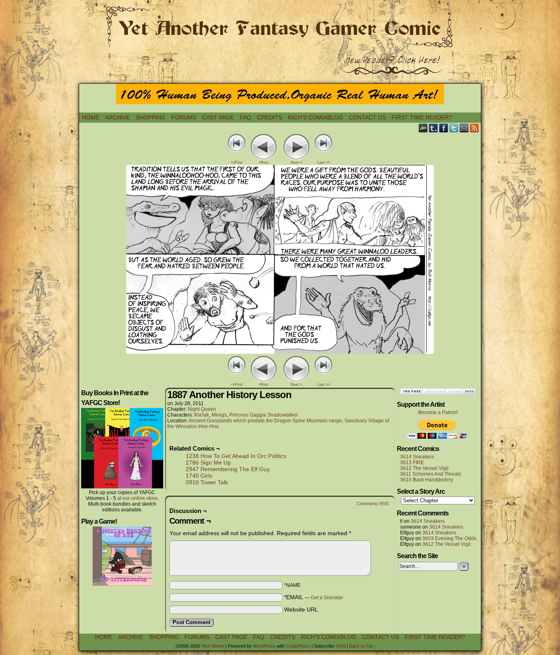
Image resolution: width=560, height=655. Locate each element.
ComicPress (298, 646)
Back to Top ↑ (363, 646)
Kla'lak (201, 415)
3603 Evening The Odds (449, 538)
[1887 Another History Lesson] (280, 351)
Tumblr (433, 128)
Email (464, 128)
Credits (269, 117)
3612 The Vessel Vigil (424, 468)
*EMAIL (313, 597)
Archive (117, 117)
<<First (237, 162)
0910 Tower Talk (207, 482)
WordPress (264, 646)
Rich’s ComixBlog (315, 117)
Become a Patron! (438, 412)
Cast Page (218, 117)
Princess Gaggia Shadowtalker (263, 415)
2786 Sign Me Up (208, 462)
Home (90, 117)
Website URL (301, 609)
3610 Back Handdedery (426, 480)
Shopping (151, 117)
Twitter (454, 128)
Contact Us (367, 117)
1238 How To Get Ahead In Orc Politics (236, 456)
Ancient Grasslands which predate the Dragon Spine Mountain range (265, 421)
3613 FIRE (412, 462)
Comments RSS (373, 503)
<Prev (264, 162)
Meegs (219, 415)
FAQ (245, 117)
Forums (183, 117)
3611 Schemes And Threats (430, 474)
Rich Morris (212, 646)
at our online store (137, 498)
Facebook (444, 128)
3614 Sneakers (417, 457)
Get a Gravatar (327, 597)
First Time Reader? (422, 117)
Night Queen (202, 409)
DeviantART (423, 128)
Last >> (323, 162)
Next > (296, 162)
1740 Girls (199, 475)
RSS (474, 128)
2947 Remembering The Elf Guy (228, 469)
